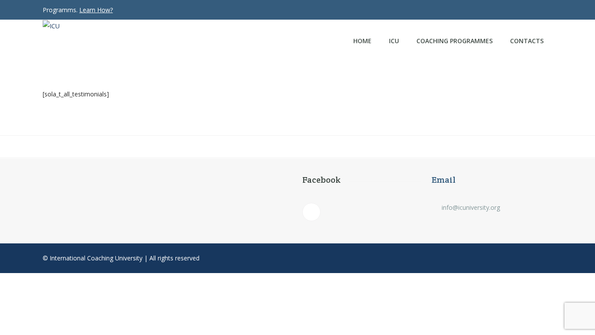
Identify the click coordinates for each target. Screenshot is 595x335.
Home (362, 41)
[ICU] (106, 26)
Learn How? (96, 10)
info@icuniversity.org (471, 207)
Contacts (527, 41)
